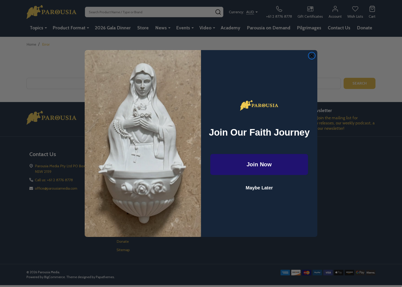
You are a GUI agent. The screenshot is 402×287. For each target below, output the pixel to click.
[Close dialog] (311, 55)
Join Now (259, 164)
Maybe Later (259, 187)
